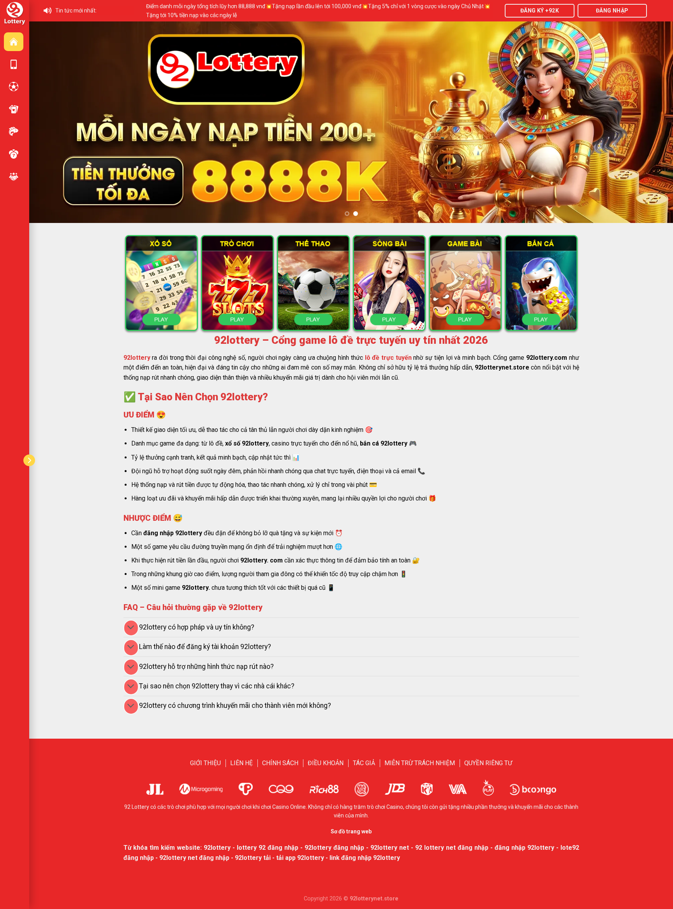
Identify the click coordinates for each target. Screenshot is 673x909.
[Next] (650, 122)
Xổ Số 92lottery (13, 154)
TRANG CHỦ (13, 41)
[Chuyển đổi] (131, 628)
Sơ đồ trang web (351, 831)
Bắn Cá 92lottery (13, 131)
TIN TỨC (13, 176)
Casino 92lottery (13, 109)
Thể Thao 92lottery (13, 86)
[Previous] (52, 122)
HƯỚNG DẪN (13, 64)
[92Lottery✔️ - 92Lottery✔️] (14, 14)
